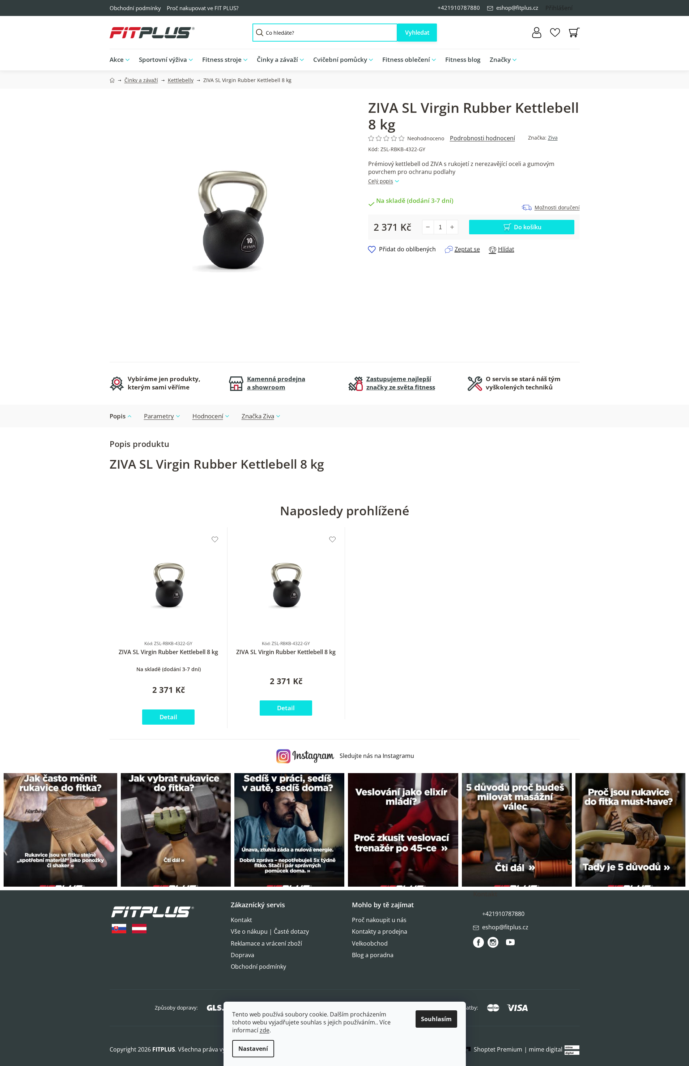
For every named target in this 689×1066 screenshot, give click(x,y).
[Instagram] (493, 942)
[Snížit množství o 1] (428, 227)
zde (264, 1030)
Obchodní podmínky (135, 8)
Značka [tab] (258, 416)
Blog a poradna (373, 955)
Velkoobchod (370, 943)
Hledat (417, 33)
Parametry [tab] (159, 416)
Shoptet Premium (498, 1049)
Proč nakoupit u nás (379, 920)
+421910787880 (459, 7)
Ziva (553, 137)
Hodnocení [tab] (207, 416)
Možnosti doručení (557, 207)
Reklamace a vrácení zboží (266, 943)
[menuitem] (122, 60)
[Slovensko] (119, 929)
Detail (168, 717)
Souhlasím (436, 1019)
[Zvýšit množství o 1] (452, 227)
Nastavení (253, 1049)
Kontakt (241, 920)
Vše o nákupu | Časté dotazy (270, 931)
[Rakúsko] (139, 929)
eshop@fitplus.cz (517, 7)
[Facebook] (478, 942)
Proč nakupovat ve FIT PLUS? (202, 8)
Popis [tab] (118, 416)
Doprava (242, 955)
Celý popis (380, 181)
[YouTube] (510, 945)
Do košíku (527, 227)
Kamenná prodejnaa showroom (276, 383)
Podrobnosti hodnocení (482, 138)
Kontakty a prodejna (379, 931)
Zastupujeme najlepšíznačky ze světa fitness (400, 383)
